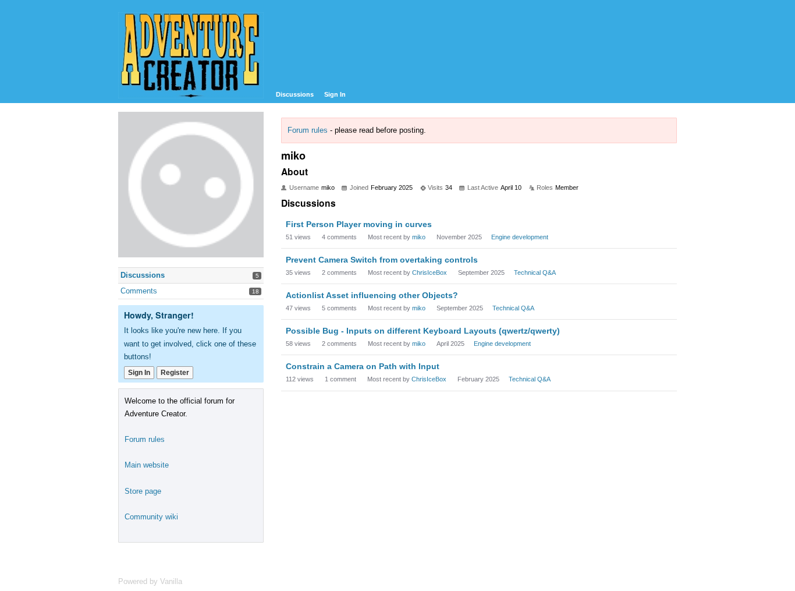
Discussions (295, 94)
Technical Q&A (535, 272)
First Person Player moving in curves (359, 224)
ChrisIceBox (429, 272)
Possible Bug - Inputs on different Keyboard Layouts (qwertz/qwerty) (423, 330)
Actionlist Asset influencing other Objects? (372, 295)
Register (175, 373)
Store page (143, 491)
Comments (138, 290)
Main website (147, 465)
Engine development (519, 236)
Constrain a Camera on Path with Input (362, 366)
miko (418, 236)
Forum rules (308, 130)
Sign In (335, 94)
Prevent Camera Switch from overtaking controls (382, 259)
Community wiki (151, 516)
